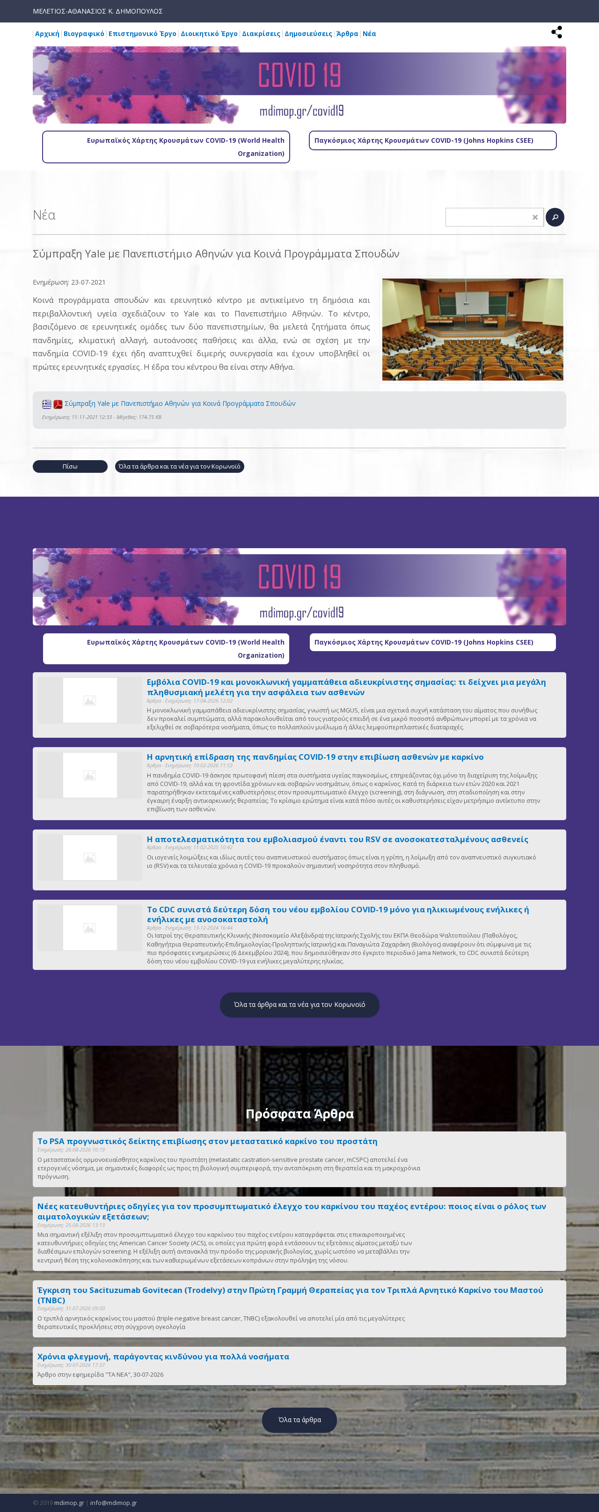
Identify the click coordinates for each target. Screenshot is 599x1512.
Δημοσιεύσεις (308, 33)
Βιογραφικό (84, 33)
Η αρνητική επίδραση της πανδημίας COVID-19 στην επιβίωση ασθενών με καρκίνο (315, 757)
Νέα (369, 33)
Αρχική (47, 33)
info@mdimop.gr (113, 1502)
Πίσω (70, 466)
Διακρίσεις (261, 33)
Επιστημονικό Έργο (142, 33)
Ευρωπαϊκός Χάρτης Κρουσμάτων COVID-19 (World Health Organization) (186, 147)
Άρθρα (347, 33)
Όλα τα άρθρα (299, 1419)
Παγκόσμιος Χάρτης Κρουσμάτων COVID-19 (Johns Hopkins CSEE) (423, 140)
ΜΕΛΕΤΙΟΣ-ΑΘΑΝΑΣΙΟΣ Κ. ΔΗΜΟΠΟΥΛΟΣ (98, 11)
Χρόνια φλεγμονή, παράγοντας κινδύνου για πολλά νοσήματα (163, 1356)
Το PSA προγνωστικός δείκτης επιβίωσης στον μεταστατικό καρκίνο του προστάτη (207, 1141)
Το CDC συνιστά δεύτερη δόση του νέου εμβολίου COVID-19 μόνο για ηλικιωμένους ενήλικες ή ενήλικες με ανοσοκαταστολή (338, 914)
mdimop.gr (69, 1502)
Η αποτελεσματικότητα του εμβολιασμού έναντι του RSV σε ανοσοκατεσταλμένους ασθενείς (337, 839)
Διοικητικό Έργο (209, 33)
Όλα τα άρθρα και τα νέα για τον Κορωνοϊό (180, 466)
